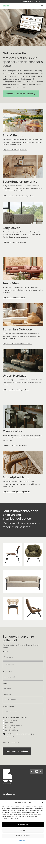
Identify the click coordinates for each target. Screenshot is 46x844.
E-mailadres (7, 694)
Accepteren (23, 824)
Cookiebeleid (22, 840)
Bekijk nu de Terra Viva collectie (14, 298)
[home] (2, 2)
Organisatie (7, 672)
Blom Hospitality (11, 720)
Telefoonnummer (9, 706)
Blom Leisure (10, 728)
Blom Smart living (11, 730)
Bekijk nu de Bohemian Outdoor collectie (17, 344)
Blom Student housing (13, 725)
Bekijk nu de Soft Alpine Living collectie (16, 492)
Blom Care (9, 723)
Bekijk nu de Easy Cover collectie (14, 242)
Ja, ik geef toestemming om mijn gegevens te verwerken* (23, 735)
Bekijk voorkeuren (23, 836)
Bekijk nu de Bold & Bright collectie (15, 150)
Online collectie (28, 1)
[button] (43, 803)
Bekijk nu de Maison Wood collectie (15, 445)
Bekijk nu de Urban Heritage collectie (16, 390)
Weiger (23, 830)
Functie (5, 683)
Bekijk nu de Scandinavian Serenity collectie (18, 196)
